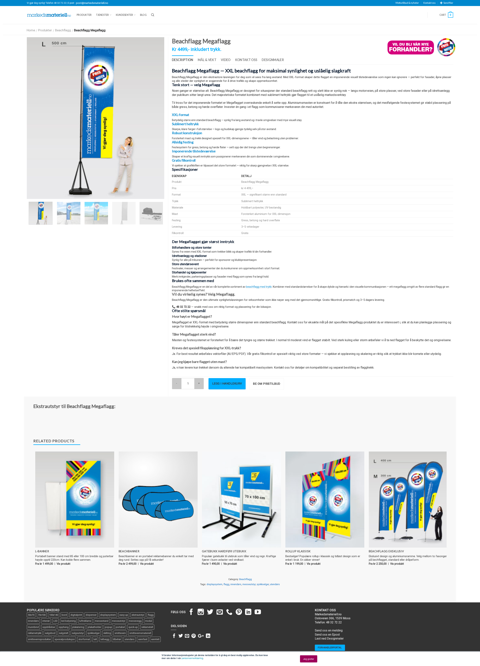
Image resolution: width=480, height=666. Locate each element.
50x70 (31, 614)
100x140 (53, 614)
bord (64, 614)
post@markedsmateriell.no (92, 3)
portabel (120, 627)
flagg (226, 584)
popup (108, 627)
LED (55, 620)
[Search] (152, 15)
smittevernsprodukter (39, 639)
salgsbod (50, 633)
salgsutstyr (78, 633)
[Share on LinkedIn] (208, 636)
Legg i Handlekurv (227, 383)
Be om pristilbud (266, 383)
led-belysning (68, 620)
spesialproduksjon (65, 639)
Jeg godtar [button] (308, 658)
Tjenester (102, 14)
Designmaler (273, 60)
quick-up (133, 627)
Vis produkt (63, 563)
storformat (84, 639)
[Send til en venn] (187, 636)
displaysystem (214, 584)
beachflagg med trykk (259, 286)
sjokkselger (263, 584)
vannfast (142, 639)
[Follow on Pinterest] (239, 612)
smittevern (120, 633)
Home (31, 30)
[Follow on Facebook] (191, 612)
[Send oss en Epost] (220, 612)
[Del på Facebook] (174, 636)
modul (148, 620)
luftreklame (85, 620)
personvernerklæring (192, 658)
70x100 (42, 614)
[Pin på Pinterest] (193, 636)
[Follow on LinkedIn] (248, 612)
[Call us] (229, 612)
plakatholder (94, 627)
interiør (46, 620)
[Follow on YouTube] (258, 612)
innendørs (235, 584)
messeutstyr (249, 584)
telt (95, 639)
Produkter (84, 14)
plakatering (78, 627)
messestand (101, 620)
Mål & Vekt (207, 60)
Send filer (448, 2)
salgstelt (63, 633)
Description (182, 60)
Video (226, 60)
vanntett (155, 639)
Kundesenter (124, 14)
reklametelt (147, 627)
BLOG (143, 14)
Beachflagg (63, 30)
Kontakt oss (429, 2)
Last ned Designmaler (329, 638)
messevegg (135, 620)
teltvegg (104, 639)
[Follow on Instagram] (201, 612)
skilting (107, 633)
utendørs (275, 584)
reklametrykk (34, 633)
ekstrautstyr (138, 614)
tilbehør (117, 639)
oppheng (64, 627)
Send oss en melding (329, 630)
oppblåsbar (48, 627)
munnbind (33, 627)
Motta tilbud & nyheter (407, 2)
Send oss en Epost (327, 634)
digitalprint (76, 614)
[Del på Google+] (201, 636)
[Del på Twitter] (180, 636)
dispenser (91, 614)
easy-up (123, 614)
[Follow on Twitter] (210, 612)
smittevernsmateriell (140, 633)
